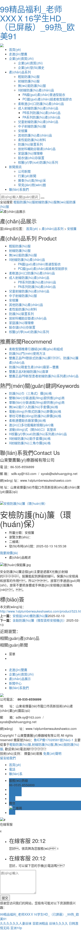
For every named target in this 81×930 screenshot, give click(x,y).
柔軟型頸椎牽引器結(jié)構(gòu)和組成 (36, 349)
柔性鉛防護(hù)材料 (32, 139)
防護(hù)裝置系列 (30, 144)
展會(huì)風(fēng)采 (32, 180)
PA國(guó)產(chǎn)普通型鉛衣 (43, 94)
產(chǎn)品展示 (20, 678)
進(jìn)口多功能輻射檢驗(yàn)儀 (31, 425)
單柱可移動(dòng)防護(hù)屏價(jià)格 (35, 416)
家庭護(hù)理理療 (30, 153)
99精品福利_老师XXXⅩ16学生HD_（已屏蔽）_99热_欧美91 (37, 22)
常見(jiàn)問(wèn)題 (32, 185)
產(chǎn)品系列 (20, 72)
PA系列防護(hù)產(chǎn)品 (41, 117)
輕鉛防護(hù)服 (29, 76)
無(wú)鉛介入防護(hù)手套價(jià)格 (33, 407)
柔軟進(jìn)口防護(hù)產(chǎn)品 (41, 103)
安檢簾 (22, 130)
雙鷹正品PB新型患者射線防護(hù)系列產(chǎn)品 (44, 376)
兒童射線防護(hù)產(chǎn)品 (38, 121)
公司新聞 (24, 171)
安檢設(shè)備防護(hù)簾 (30, 615)
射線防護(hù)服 (29, 81)
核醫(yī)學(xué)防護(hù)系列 (38, 162)
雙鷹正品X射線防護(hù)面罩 (28, 371)
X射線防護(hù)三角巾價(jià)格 (30, 443)
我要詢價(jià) (9, 553)
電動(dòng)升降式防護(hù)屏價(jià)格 (35, 411)
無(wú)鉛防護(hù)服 (32, 85)
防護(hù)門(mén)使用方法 (27, 353)
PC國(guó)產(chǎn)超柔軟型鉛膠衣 (47, 99)
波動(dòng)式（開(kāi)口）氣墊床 (32, 429)
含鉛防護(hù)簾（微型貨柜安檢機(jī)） (39, 620)
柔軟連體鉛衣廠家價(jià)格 (27, 420)
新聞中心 (15, 683)
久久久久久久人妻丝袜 (16, 923)
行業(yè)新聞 (27, 176)
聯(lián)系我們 (19, 189)
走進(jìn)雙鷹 (18, 54)
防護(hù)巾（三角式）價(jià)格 (30, 393)
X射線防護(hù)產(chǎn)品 (36, 90)
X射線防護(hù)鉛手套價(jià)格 (30, 438)
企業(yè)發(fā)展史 (31, 67)
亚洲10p (16, 927)
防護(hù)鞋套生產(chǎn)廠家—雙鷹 (34, 367)
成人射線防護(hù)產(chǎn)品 (38, 108)
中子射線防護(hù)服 (32, 126)
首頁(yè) (15, 49)
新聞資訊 (15, 166)
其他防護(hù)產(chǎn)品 (35, 135)
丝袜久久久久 (58, 923)
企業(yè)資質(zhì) (21, 58)
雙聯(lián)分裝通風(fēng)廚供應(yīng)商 (37, 398)
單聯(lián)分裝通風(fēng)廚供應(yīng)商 (37, 402)
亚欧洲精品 (40, 923)
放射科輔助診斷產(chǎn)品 (37, 148)
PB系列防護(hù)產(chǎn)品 (41, 112)
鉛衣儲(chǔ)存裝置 (31, 157)
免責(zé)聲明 (52, 753)
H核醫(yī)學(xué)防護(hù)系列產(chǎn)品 (38, 434)
